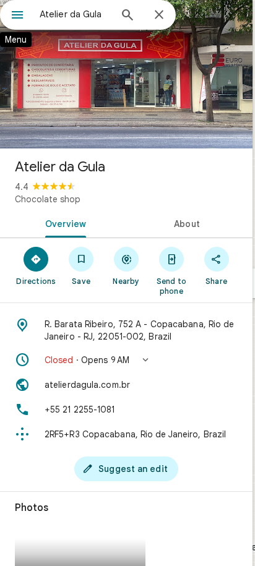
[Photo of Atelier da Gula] (126, 74)
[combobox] (75, 14)
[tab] (63, 223)
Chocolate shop (47, 199)
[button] (126, 360)
